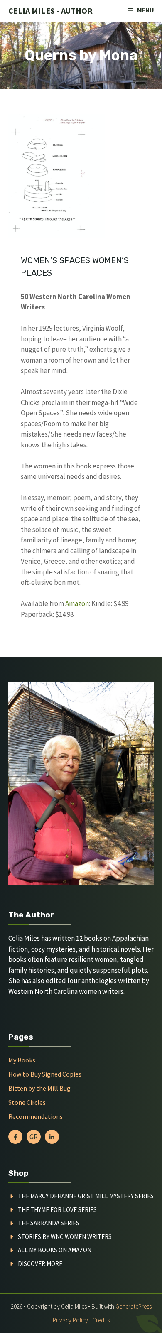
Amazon (77, 603)
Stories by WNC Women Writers (65, 1237)
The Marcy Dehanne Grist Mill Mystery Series (86, 1196)
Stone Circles (27, 1102)
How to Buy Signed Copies (44, 1074)
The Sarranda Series (48, 1223)
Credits (101, 1320)
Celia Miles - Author (50, 10)
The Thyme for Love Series (57, 1210)
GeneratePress (133, 1306)
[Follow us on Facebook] (15, 1137)
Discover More (40, 1264)
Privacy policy (70, 1320)
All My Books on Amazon (54, 1250)
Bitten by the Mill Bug (39, 1088)
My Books (21, 1060)
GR (33, 1136)
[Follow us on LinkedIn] (52, 1137)
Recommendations (35, 1116)
